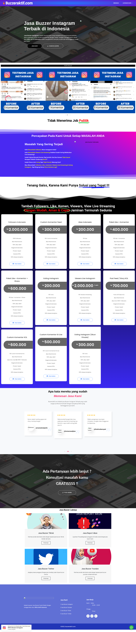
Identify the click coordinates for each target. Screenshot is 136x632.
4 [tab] (69, 451)
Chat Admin (18, 264)
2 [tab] (66, 451)
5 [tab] (71, 451)
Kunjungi (46, 542)
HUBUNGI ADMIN (54, 46)
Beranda (116, 3)
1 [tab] (64, 451)
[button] (3, 91)
